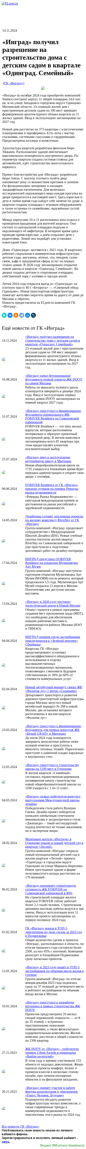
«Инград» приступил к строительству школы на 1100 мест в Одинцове (52, 767)
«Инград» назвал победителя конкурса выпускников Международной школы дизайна (52, 800)
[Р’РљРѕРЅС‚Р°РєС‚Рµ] (10, 315)
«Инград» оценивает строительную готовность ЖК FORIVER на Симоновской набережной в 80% (50, 889)
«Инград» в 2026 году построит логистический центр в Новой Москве (52, 603)
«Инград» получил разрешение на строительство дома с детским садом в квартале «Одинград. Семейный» (52, 340)
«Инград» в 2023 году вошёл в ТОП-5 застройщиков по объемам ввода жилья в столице (54, 971)
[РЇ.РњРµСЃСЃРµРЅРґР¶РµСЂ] (4, 315)
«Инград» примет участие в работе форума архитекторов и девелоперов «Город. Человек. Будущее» (51, 1091)
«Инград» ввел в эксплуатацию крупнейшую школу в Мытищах (48, 459)
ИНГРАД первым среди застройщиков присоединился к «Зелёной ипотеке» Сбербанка (52, 640)
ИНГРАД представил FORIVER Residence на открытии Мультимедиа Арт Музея (51, 562)
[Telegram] (21, 315)
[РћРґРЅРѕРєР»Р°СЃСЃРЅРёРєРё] (15, 315)
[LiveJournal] (33, 315)
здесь (5, 1141)
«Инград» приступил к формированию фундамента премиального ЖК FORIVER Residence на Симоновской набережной (53, 416)
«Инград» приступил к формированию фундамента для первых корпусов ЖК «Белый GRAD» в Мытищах (53, 729)
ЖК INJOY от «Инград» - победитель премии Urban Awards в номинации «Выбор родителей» (52, 1052)
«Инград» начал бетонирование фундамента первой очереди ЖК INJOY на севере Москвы (53, 379)
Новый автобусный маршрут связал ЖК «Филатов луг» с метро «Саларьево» (53, 689)
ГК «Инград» (13, 83)
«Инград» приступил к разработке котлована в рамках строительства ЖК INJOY (52, 1006)
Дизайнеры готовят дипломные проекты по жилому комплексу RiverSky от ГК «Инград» (54, 520)
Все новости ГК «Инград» (20, 1126)
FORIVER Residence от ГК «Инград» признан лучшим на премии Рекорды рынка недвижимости (51, 488)
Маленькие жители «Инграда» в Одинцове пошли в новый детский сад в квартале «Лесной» (54, 842)
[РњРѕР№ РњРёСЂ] (27, 315)
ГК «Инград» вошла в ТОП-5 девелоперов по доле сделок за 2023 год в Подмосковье (53, 932)
